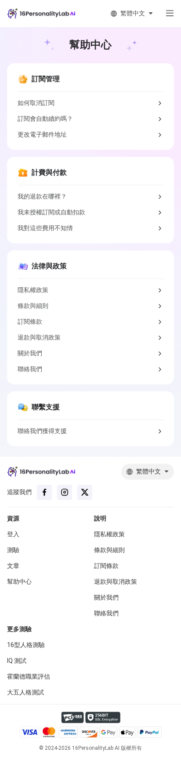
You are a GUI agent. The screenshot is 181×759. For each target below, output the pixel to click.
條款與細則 (33, 305)
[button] (166, 13)
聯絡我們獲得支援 (42, 430)
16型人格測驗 (26, 644)
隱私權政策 (33, 289)
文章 (13, 565)
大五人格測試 (25, 692)
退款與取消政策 (39, 337)
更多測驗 (19, 628)
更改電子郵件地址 (42, 134)
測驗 (13, 549)
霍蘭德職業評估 (28, 676)
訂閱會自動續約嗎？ (45, 118)
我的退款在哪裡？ (42, 196)
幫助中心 (19, 581)
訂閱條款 (30, 321)
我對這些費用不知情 (45, 227)
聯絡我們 (30, 368)
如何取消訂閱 (36, 102)
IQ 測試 (16, 660)
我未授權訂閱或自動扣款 (51, 212)
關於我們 (30, 353)
